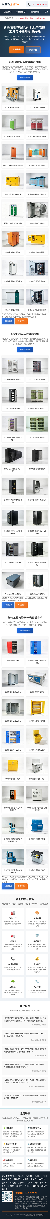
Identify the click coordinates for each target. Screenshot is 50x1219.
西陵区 (17, 1179)
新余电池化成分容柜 (37, 438)
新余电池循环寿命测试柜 (13, 380)
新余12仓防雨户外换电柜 (37, 137)
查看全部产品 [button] (25, 78)
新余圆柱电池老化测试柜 (37, 409)
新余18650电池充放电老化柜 (13, 439)
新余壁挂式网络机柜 (37, 594)
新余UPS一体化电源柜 (13, 563)
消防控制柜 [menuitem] (35, 12)
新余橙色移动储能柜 (12, 252)
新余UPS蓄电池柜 (13, 409)
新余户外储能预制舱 (12, 310)
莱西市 (21, 1182)
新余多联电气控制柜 (37, 223)
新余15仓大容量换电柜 (37, 165)
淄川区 (37, 1176)
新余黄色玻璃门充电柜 (37, 721)
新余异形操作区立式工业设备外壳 (13, 809)
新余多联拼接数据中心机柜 (13, 470)
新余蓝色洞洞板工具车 (37, 839)
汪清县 (13, 1182)
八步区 (29, 1182)
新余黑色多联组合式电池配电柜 (13, 532)
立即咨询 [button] (17, 49)
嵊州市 (19, 1186)
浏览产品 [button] (33, 49)
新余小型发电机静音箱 (13, 194)
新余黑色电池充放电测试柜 (13, 501)
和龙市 (44, 1186)
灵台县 (33, 1179)
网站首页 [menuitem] (8, 12)
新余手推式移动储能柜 (37, 108)
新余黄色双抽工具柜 (12, 779)
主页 (16, 18)
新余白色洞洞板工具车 (37, 779)
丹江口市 (39, 1182)
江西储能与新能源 (26, 18)
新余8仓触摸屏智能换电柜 (13, 165)
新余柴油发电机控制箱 (37, 252)
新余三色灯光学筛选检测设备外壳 (13, 871)
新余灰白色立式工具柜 (13, 692)
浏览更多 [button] (21, 321)
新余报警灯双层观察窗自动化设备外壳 (13, 840)
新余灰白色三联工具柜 (13, 721)
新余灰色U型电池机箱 (13, 594)
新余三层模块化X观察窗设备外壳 (37, 809)
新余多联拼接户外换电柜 (37, 194)
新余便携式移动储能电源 (13, 281)
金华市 (42, 1179)
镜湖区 (5, 1182)
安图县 (29, 1176)
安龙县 (25, 1179)
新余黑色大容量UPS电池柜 (37, 564)
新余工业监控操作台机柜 (37, 500)
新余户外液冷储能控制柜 (37, 310)
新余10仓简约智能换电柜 (13, 137)
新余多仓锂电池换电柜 (13, 108)
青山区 (28, 1186)
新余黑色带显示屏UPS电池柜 (37, 532)
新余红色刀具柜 (13, 661)
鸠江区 (21, 1176)
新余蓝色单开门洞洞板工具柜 (37, 662)
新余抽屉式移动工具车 (37, 870)
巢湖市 (36, 1186)
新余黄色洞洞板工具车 (37, 750)
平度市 (5, 1189)
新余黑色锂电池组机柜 (37, 469)
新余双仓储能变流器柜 (37, 281)
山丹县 (11, 1186)
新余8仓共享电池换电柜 (13, 223)
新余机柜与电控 (40, 18)
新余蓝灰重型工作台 (37, 692)
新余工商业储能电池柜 (37, 380)
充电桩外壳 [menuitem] (21, 12)
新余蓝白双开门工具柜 (13, 750)
